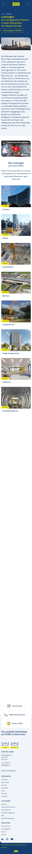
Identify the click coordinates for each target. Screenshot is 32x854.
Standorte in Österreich (8, 770)
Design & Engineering (8, 813)
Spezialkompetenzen (7, 818)
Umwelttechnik (6, 810)
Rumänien (4, 796)
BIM (2, 815)
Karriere (3, 834)
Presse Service (6, 826)
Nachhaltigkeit (5, 829)
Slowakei (4, 794)
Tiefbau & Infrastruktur (8, 807)
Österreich (4, 779)
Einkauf (3, 832)
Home (2, 14)
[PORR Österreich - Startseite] (16, 4)
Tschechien (4, 788)
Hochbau (4, 804)
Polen (3, 791)
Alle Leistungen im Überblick (12, 30)
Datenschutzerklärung (20, 845)
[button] (3, 4)
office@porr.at (5, 765)
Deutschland (5, 782)
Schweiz (3, 785)
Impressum (4, 847)
